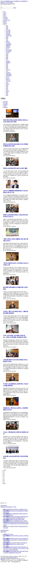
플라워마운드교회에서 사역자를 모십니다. (15, 509)
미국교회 (8, 30)
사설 (7, 65)
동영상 (4, 21)
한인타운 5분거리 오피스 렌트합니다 (15, 538)
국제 (7, 28)
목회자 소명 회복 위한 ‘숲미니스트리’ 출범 (15, 168)
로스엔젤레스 (16, 1)
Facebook (5, 4)
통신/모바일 (9, 49)
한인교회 (8, 31)
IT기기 (7, 48)
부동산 (7, 41)
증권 (7, 38)
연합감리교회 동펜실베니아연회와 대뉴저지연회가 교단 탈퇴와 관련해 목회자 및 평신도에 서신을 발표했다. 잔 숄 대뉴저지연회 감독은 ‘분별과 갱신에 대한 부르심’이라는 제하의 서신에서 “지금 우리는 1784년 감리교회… (15, 342)
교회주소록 (8, 35)
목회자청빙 (8, 74)
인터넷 (7, 52)
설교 (7, 82)
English (11, 1)
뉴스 (4, 11)
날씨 (7, 64)
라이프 (4, 15)
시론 (7, 68)
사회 (7, 27)
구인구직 (8, 81)
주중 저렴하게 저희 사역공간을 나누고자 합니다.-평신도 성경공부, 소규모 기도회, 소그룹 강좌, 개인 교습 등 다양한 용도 (15, 548)
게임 (7, 54)
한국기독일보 (9, 2)
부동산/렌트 (3, 531)
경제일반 (8, 47)
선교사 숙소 (8, 534)
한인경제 (8, 42)
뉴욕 (21, 1)
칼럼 (7, 66)
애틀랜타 (24, 1)
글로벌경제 (8, 44)
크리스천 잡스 (6, 20)
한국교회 (8, 32)
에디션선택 (3, 1)
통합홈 (7, 1)
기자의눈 (8, 72)
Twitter (8, 4)
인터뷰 (4, 105)
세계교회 (8, 34)
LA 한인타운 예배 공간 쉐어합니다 (15, 542)
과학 (7, 55)
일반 (7, 88)
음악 (7, 57)
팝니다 (7, 78)
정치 (7, 25)
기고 (7, 71)
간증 (7, 85)
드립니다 (8, 79)
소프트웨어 (8, 51)
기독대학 (5, 18)
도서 (7, 59)
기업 (7, 40)
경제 (4, 14)
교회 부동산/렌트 (5, 530)
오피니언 (5, 17)
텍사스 (4, 2)
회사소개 (3, 558)
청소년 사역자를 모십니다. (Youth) (15, 520)
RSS (1, 4)
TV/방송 (8, 61)
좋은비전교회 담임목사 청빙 (13, 519)
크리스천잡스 (4, 505)
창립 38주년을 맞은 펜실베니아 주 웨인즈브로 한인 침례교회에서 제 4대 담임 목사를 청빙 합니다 (15, 524)
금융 (7, 37)
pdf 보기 (5, 23)
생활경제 (8, 45)
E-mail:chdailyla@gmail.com (11, 557)
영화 (7, 58)
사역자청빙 (8, 75)
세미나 (7, 84)
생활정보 (8, 62)
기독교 (4, 13)
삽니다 (7, 76)
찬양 (7, 86)
